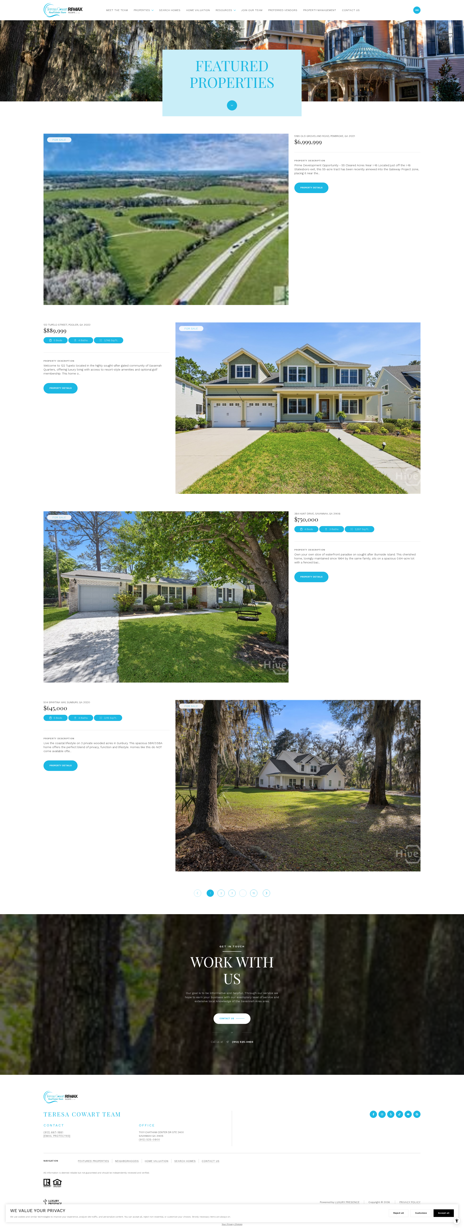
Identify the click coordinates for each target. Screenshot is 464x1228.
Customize (421, 1213)
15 (253, 893)
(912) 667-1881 (53, 1132)
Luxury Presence (347, 1202)
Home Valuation (198, 10)
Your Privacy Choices (232, 1224)
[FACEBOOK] (373, 1114)
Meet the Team (117, 10)
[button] (232, 1018)
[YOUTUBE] (408, 1114)
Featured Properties (93, 1161)
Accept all (443, 1213)
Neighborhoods (127, 1161)
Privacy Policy (409, 1202)
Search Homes (170, 10)
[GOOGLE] (416, 1114)
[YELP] (390, 1114)
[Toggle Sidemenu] (416, 10)
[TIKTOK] (399, 1114)
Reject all (398, 1213)
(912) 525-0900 (242, 1042)
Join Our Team (251, 10)
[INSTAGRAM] (382, 1114)
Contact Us (351, 10)
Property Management (319, 10)
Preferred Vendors (282, 10)
